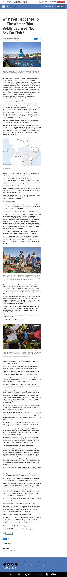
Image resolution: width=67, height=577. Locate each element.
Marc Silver (16, 38)
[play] (4, 6)
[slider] (9, 6)
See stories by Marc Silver (10, 551)
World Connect (12, 109)
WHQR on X (40, 562)
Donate (62, 2)
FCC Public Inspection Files (43, 565)
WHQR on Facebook (28, 565)
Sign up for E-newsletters (49, 1)
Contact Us (26, 562)
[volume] (7, 6)
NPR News (9, 533)
